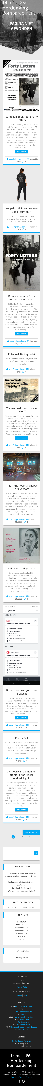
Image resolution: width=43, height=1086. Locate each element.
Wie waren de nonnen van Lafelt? (21, 409)
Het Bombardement (23, 1011)
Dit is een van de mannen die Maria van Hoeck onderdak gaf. (21, 775)
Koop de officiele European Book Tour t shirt (22, 210)
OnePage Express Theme (21, 1077)
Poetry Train (21, 987)
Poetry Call (21, 738)
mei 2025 (21, 936)
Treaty (19, 995)
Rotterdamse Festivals (21, 1041)
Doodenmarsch (23, 1024)
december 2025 (21, 927)
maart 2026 (21, 921)
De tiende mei (23, 1022)
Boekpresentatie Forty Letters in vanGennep (21, 297)
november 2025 (21, 930)
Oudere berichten (31, 832)
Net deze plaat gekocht (21, 568)
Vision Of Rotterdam (23, 1006)
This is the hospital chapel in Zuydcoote (21, 487)
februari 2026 (21, 924)
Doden (23, 1014)
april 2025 (21, 939)
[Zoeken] (36, 853)
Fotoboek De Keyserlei (21, 354)
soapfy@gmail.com (17, 159)
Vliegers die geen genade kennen (23, 1027)
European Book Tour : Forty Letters (21, 118)
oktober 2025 (21, 933)
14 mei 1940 (24, 1019)
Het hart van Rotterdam (24, 1017)
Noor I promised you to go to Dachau (21, 691)
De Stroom (23, 1029)
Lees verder (21, 152)
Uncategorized (21, 957)
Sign (25, 995)
